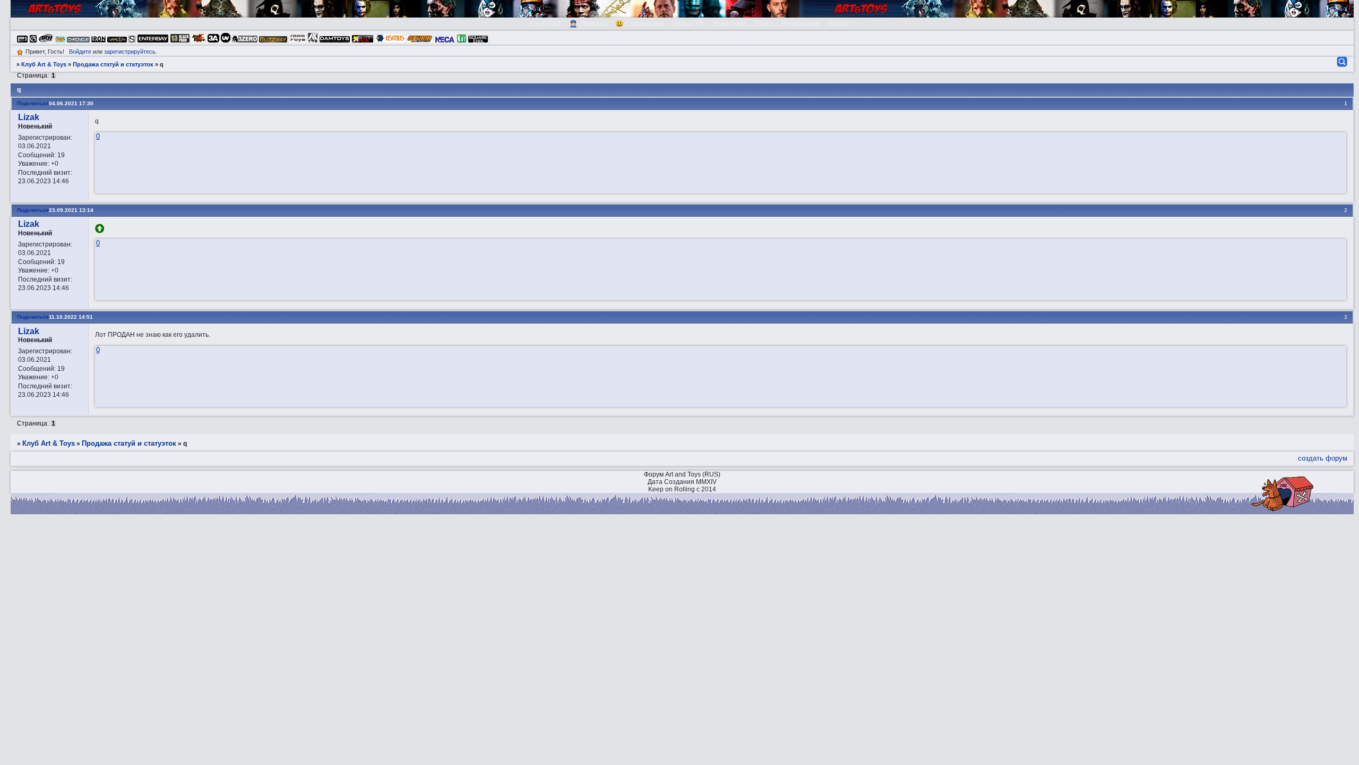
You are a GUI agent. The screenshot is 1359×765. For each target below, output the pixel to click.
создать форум (1322, 458)
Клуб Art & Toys (43, 64)
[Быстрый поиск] (1341, 61)
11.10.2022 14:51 (71, 317)
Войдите (80, 51)
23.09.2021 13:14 (71, 210)
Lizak (28, 117)
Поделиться (33, 103)
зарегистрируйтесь (130, 51)
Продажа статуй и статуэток (113, 64)
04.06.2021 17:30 (71, 103)
